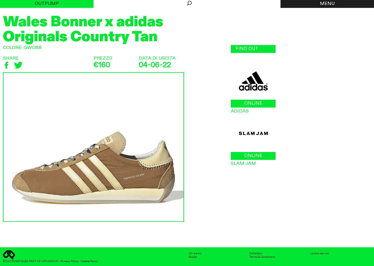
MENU (327, 3)
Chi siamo (195, 253)
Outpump (47, 3)
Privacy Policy (69, 261)
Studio (192, 256)
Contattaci (255, 253)
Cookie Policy (89, 261)
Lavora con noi (319, 253)
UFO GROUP (49, 261)
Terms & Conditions (262, 256)
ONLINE (253, 103)
